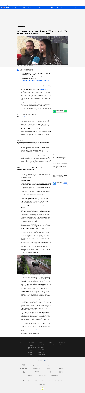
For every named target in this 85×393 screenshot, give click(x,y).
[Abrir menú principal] (83, 7)
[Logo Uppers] (36, 372)
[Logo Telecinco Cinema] (48, 372)
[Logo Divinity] (61, 365)
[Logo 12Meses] (61, 372)
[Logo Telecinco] (36, 365)
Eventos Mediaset (52, 348)
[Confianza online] (42, 389)
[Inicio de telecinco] (1, 7)
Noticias (19, 342)
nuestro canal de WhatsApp (32, 328)
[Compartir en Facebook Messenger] (48, 86)
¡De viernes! (30, 352)
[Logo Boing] (48, 368)
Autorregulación (41, 347)
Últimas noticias (21, 346)
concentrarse (43, 89)
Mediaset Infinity (62, 342)
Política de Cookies (49, 380)
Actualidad (25, 333)
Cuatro (60, 348)
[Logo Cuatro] (49, 365)
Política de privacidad (35, 380)
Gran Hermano (31, 342)
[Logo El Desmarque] (24, 368)
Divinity (60, 349)
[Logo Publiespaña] (42, 375)
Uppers (60, 344)
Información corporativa (28, 380)
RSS (60, 380)
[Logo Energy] (61, 368)
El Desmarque (61, 346)
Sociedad (21, 26)
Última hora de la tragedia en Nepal (6, 5)
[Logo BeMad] (24, 372)
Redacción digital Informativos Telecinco (26, 69)
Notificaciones (41, 349)
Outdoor (30, 354)
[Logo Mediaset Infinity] (24, 365)
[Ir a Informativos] (6, 7)
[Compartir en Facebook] (50, 86)
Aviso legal (22, 380)
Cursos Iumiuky (51, 346)
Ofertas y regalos (52, 344)
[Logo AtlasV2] (30, 375)
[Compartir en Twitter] (46, 86)
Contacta (40, 342)
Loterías (19, 344)
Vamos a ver (30, 350)
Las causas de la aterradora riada (19, 5)
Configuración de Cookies (42, 380)
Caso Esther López (36, 333)
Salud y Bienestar (52, 349)
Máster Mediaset (41, 354)
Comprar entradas (52, 342)
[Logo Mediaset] (42, 360)
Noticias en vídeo (21, 348)
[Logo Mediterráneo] (54, 375)
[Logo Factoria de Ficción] (36, 368)
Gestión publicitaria (56, 380)
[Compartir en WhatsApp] (44, 86)
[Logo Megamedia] (43, 384)
